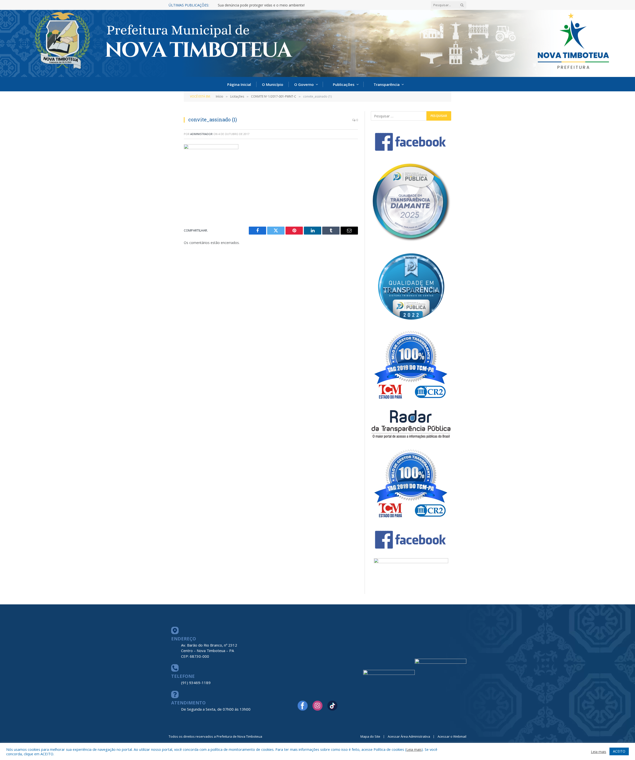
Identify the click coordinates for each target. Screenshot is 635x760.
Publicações (343, 84)
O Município (272, 84)
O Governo (304, 84)
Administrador (201, 134)
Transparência (387, 84)
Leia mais (414, 749)
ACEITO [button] (619, 751)
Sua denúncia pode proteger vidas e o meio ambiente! (261, 5)
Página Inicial (239, 84)
